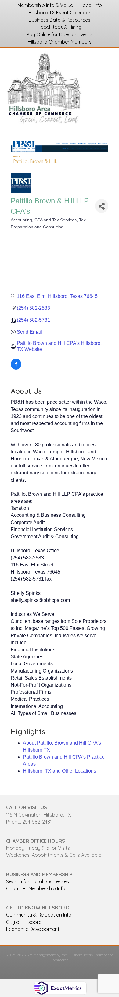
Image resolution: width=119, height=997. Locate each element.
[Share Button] (101, 206)
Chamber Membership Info (35, 888)
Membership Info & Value (45, 5)
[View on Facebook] (16, 367)
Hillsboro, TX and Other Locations (59, 771)
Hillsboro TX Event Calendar (59, 12)
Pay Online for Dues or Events (60, 34)
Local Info (91, 5)
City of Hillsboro (24, 922)
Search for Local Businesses (37, 881)
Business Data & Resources (59, 20)
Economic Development (33, 929)
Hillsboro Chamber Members (60, 42)
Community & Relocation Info (38, 915)
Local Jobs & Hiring (59, 27)
